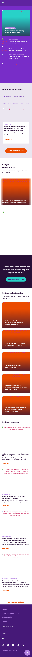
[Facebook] (23, 645)
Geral (4, 452)
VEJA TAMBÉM (7, 617)
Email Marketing (10, 28)
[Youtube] (13, 645)
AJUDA (4, 621)
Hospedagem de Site (8, 536)
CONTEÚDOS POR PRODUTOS (12, 613)
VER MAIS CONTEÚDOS (16, 602)
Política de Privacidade (8, 630)
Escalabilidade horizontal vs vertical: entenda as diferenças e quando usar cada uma (14, 582)
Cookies (4, 633)
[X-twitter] (18, 645)
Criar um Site (13, 47)
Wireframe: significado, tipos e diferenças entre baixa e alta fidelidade (18, 50)
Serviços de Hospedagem (16, 54)
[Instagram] (3, 645)
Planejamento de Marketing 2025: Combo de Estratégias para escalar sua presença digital (15, 128)
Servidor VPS (6, 494)
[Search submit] (2, 8)
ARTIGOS (5, 609)
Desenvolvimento (14, 39)
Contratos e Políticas (7, 626)
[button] (16, 609)
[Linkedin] (8, 645)
